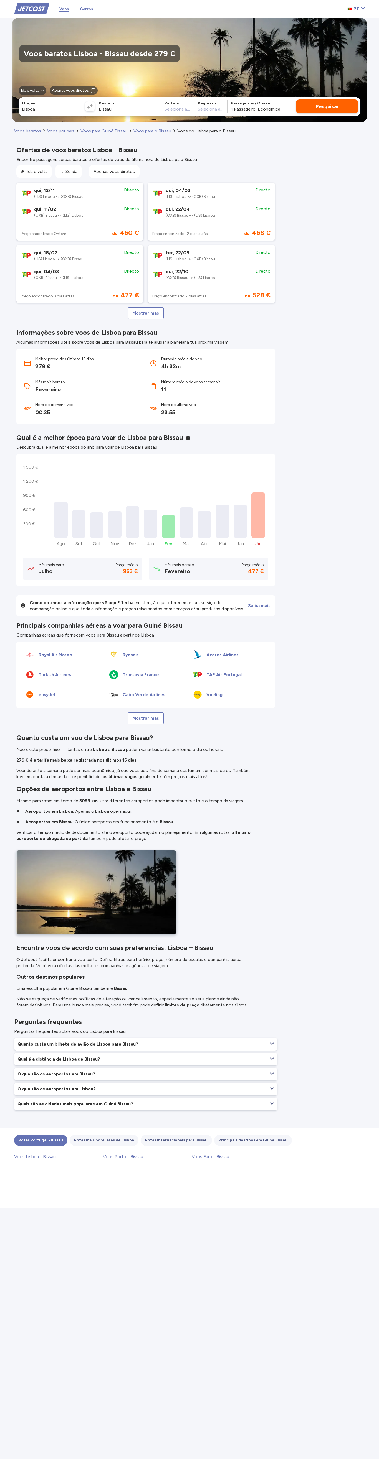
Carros (86, 9)
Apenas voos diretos (114, 171)
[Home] (31, 8)
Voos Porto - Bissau (123, 1156)
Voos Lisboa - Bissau (35, 1156)
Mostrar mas (145, 313)
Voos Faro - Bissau (210, 1156)
